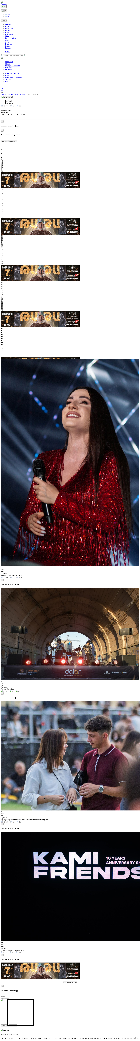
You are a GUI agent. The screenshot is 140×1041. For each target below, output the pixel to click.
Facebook (8, 101)
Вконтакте (9, 103)
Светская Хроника (12, 73)
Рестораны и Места (12, 66)
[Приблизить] (2, 996)
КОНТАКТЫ (10, 68)
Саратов (8, 40)
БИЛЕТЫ (8, 70)
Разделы (4, 4)
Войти (7, 52)
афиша (7, 64)
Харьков (8, 46)
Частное (8, 79)
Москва (8, 24)
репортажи (9, 62)
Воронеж (8, 44)
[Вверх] (6, 998)
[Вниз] (8, 998)
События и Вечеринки (13, 77)
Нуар (7, 75)
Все (6, 81)
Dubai (7, 26)
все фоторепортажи (70, 982)
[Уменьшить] (4, 996)
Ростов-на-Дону (11, 38)
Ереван (4, 20)
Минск (7, 36)
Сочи (7, 42)
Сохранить (12, 141)
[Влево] (2, 998)
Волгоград (9, 28)
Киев (7, 32)
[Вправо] (4, 998)
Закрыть (4, 141)
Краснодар (9, 34)
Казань (7, 30)
